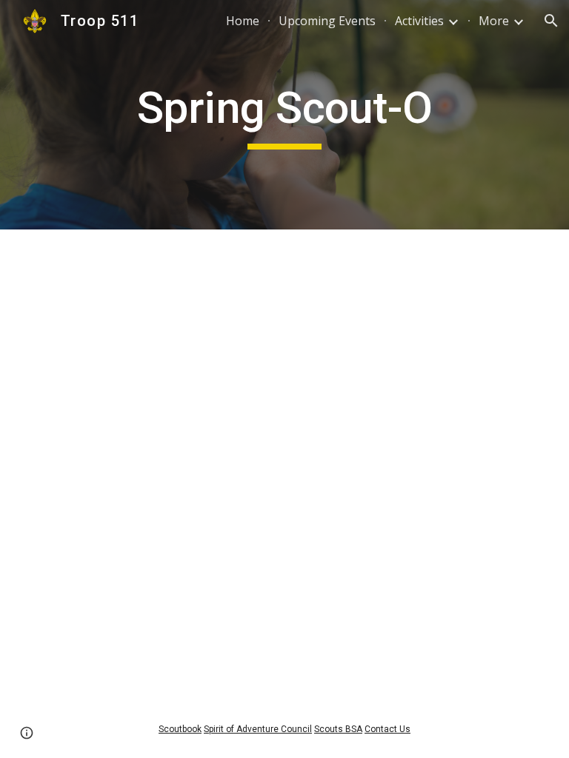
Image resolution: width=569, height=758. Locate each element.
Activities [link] (419, 21)
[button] (551, 20)
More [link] (494, 21)
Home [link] (242, 21)
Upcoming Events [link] (327, 21)
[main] (284, 114)
